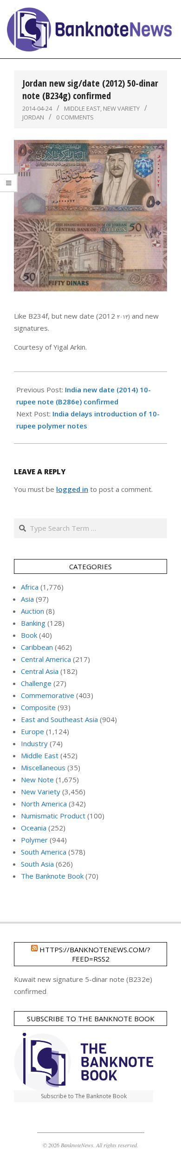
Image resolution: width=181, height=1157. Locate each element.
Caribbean (37, 647)
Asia (27, 599)
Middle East (82, 108)
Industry (34, 743)
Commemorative (47, 695)
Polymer (34, 839)
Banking (33, 623)
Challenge (36, 683)
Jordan (33, 117)
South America (43, 851)
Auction (32, 611)
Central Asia (39, 671)
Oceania (33, 827)
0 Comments (75, 117)
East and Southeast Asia (59, 719)
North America (44, 803)
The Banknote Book (52, 875)
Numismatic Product (53, 815)
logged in (72, 489)
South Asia (37, 863)
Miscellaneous (43, 767)
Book (29, 635)
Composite (38, 707)
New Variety (121, 108)
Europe (32, 731)
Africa (30, 586)
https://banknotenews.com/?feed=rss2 (94, 954)
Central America (46, 659)
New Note (37, 779)
